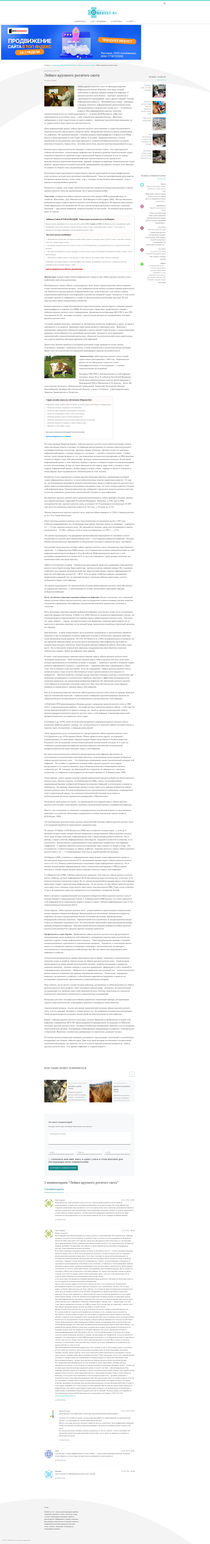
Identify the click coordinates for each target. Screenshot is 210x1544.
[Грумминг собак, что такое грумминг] (159, 91)
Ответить (60, 1220)
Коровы (80, 65)
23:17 (132, 1411)
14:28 (132, 1471)
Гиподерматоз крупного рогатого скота (122, 1086)
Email (80, 1152)
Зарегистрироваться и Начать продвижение (64, 269)
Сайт (108, 1152)
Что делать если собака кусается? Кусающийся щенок (156, 253)
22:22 (132, 1200)
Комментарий (57, 1134)
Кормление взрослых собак (157, 229)
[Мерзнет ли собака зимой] (159, 123)
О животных (55, 65)
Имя (52, 1152)
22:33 (132, 1230)
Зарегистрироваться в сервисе (58, 436)
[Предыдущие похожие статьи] (126, 1074)
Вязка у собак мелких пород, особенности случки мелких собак (156, 188)
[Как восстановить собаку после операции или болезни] (159, 140)
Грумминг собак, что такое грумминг (146, 87)
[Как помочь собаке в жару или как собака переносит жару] (159, 156)
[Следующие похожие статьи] (132, 1074)
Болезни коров (89, 65)
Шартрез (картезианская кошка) (158, 209)
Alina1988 (161, 227)
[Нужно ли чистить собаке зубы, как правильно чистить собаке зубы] (159, 107)
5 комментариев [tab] (54, 1189)
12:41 (132, 1451)
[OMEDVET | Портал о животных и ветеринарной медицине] (105, 12)
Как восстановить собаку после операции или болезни (146, 139)
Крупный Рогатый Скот (69, 65)
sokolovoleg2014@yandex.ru (65, 1396)
